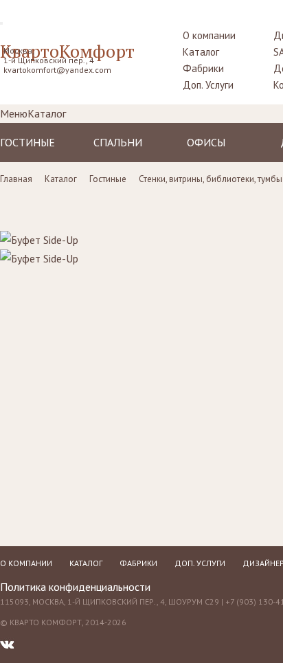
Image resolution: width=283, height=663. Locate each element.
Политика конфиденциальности (75, 587)
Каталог (201, 51)
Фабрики (203, 68)
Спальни (117, 142)
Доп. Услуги (208, 84)
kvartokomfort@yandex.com (57, 70)
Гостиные (27, 142)
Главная (16, 179)
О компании (209, 35)
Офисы (206, 142)
